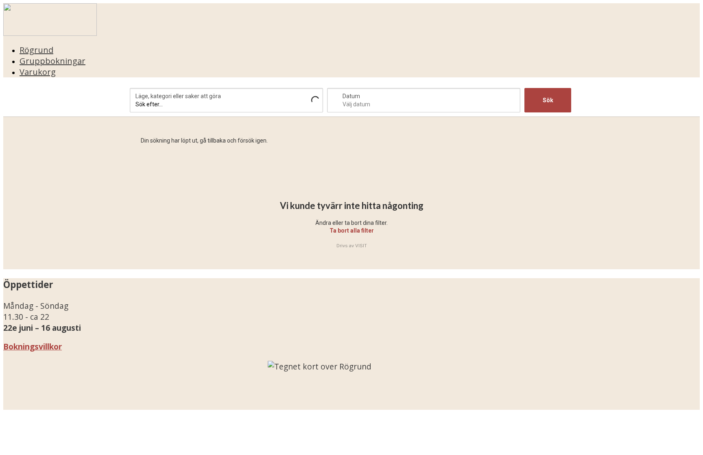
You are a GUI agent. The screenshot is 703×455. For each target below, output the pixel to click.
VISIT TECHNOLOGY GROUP (63, 404)
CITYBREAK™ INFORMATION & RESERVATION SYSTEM (300, 404)
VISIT (361, 245)
